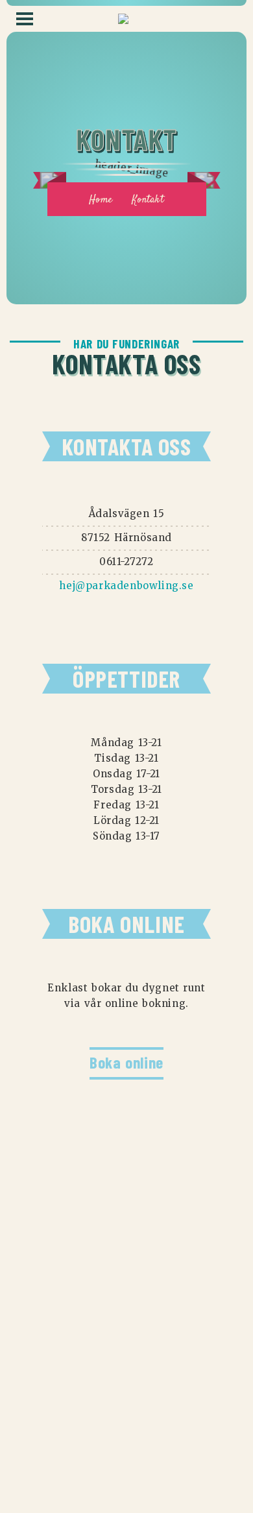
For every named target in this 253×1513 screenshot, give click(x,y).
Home (100, 200)
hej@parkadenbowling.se (126, 585)
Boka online (126, 1062)
